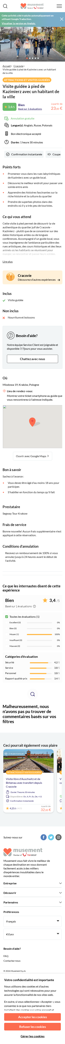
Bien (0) (13, 628)
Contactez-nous (11, 960)
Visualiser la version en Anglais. (19, 23)
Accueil (7, 65)
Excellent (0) (15, 622)
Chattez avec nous (32, 359)
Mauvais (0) (15, 646)
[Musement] (32, 6)
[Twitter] (50, 837)
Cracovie (18, 65)
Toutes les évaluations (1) (25, 616)
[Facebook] (43, 837)
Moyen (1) (14, 634)
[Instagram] (58, 837)
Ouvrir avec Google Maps (31, 456)
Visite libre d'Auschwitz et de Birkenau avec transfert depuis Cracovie (24, 782)
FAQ (5, 956)
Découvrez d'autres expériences (37, 279)
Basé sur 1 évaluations (30, 108)
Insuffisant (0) (16, 640)
